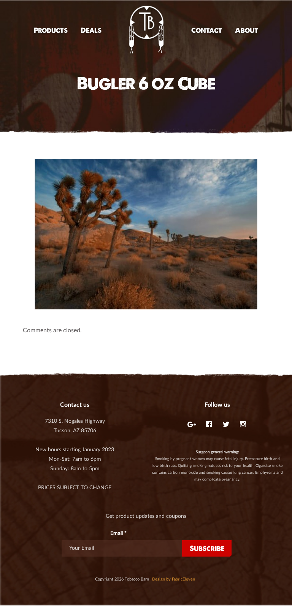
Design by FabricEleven (173, 579)
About (246, 30)
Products (51, 30)
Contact (206, 30)
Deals (91, 30)
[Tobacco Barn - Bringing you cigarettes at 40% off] (146, 30)
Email (118, 533)
